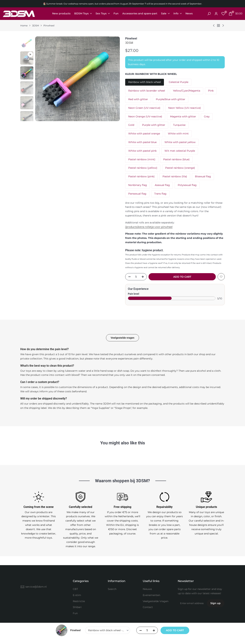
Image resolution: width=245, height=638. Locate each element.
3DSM (35, 25)
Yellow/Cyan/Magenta (186, 90)
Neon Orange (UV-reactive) (145, 116)
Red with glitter (138, 99)
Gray (207, 116)
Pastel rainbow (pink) (141, 176)
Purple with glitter (153, 125)
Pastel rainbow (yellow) (142, 167)
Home (24, 25)
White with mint (178, 133)
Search (112, 589)
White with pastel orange (144, 133)
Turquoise (179, 125)
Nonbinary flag (137, 185)
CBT (75, 589)
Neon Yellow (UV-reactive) (184, 107)
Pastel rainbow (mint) (141, 159)
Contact (148, 607)
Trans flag (160, 193)
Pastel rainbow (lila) (174, 176)
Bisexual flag (203, 176)
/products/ (149, 226)
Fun (75, 613)
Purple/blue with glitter (170, 99)
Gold (131, 125)
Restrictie (79, 601)
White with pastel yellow (179, 142)
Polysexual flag (187, 185)
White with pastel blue (142, 142)
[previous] (43, 78)
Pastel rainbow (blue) (176, 159)
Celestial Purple (178, 82)
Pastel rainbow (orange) (180, 167)
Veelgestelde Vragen (155, 601)
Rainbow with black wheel (144, 82)
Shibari (77, 607)
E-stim (77, 595)
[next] (111, 78)
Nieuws (147, 589)
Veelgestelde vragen (122, 337)
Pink (211, 90)
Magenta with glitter (183, 116)
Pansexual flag (137, 193)
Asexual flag (162, 185)
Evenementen (151, 595)
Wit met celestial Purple (179, 150)
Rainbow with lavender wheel (146, 90)
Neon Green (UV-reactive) (144, 107)
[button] (221, 276)
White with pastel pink (142, 150)
